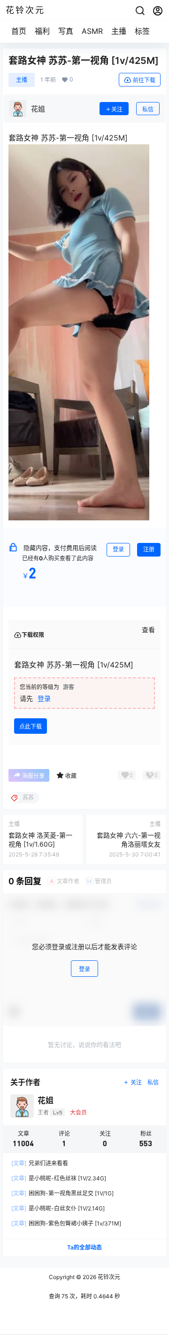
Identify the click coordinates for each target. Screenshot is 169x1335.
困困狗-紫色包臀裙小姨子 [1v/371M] (66, 1223)
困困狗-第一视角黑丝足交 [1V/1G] (62, 1193)
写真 (65, 31)
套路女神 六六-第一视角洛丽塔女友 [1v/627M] (129, 844)
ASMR (92, 31)
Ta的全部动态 (84, 1247)
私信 (148, 109)
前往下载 (144, 80)
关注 (117, 109)
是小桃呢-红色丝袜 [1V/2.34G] (58, 1178)
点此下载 (30, 726)
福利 (42, 31)
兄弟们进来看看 (39, 1163)
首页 (18, 31)
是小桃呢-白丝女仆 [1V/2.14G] (58, 1208)
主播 (118, 31)
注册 (148, 549)
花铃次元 (108, 1276)
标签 (142, 31)
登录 (118, 549)
